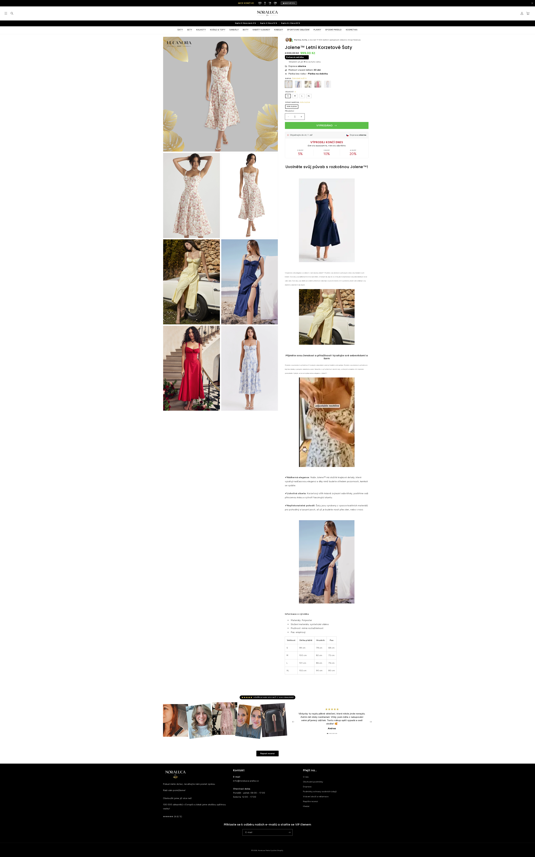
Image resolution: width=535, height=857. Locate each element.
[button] (6, 13)
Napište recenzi (310, 801)
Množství (289, 111)
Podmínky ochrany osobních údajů (320, 791)
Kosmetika (352, 30)
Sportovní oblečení (298, 30)
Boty (246, 30)
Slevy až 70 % (290, 3)
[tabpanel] (332, 720)
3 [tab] (330, 733)
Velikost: (290, 92)
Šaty (180, 30)
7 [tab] (336, 733)
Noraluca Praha (264, 850)
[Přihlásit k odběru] (289, 832)
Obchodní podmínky (313, 782)
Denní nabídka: (297, 102)
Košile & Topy (217, 30)
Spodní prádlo (333, 30)
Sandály (234, 30)
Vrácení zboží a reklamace (315, 796)
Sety (189, 30)
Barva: (296, 78)
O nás (306, 777)
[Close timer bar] (532, 3)
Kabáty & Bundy (261, 30)
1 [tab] (327, 733)
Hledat (306, 806)
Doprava (307, 786)
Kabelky (278, 30)
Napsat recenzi (267, 753)
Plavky (317, 30)
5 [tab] (333, 733)
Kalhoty (201, 30)
